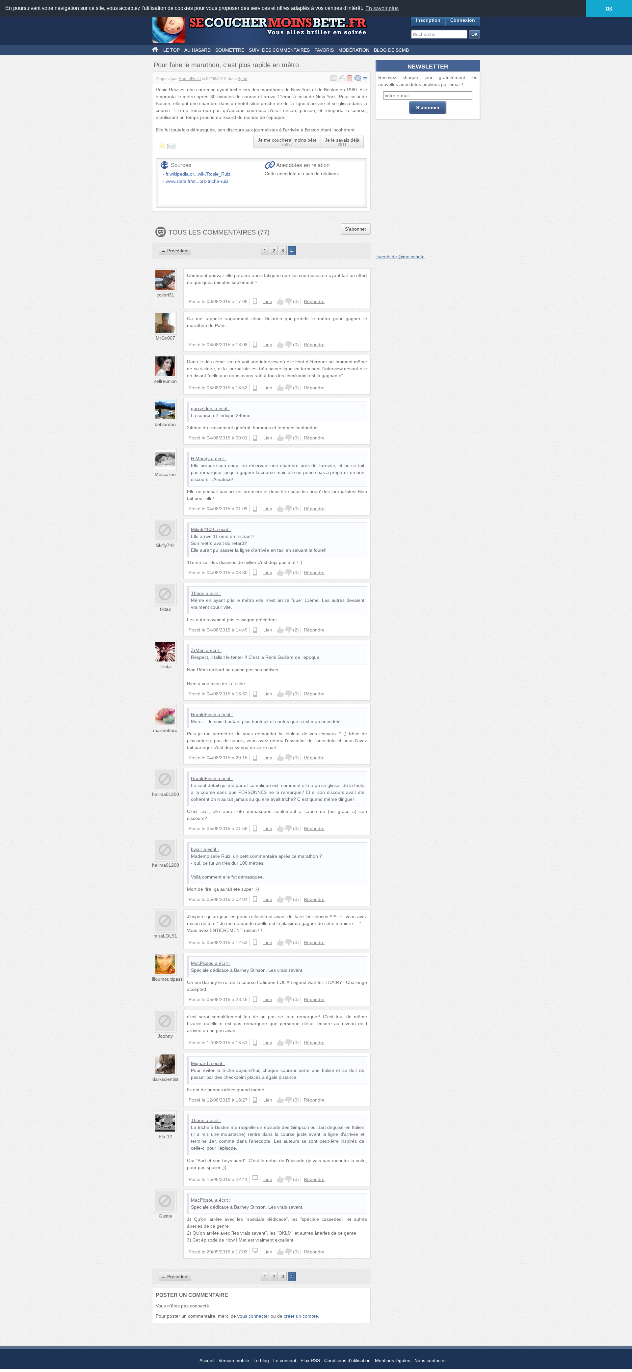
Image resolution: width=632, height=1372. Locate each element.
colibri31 (165, 294)
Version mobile (234, 1360)
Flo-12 (165, 1136)
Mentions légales (392, 1360)
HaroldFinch (190, 78)
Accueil (206, 1360)
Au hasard (197, 50)
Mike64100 (202, 529)
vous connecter (253, 1316)
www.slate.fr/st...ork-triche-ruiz (197, 181)
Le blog (261, 1360)
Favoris (324, 50)
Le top (171, 50)
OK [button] (609, 8)
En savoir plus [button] (382, 8)
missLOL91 (165, 935)
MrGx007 (165, 338)
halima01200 (165, 794)
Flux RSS (310, 1360)
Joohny (165, 1036)
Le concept (284, 1360)
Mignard (199, 1063)
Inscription (428, 20)
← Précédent (175, 250)
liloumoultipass (167, 979)
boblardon (165, 424)
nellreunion (165, 381)
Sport (242, 78)
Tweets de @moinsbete (400, 256)
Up (280, 301)
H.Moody (200, 458)
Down (288, 301)
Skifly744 (165, 545)
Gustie (165, 1215)
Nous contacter (430, 1360)
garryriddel (202, 408)
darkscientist (165, 1079)
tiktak (165, 609)
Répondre (314, 301)
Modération (353, 50)
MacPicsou (202, 963)
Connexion (462, 20)
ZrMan (198, 650)
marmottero (165, 730)
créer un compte (301, 1316)
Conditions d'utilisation (347, 1360)
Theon (197, 593)
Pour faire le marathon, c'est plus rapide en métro (226, 65)
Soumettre (229, 50)
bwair (196, 849)
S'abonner (355, 229)
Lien (267, 301)
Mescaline (165, 474)
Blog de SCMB (391, 50)
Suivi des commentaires (279, 50)
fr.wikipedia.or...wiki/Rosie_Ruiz (198, 174)
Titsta (165, 666)
